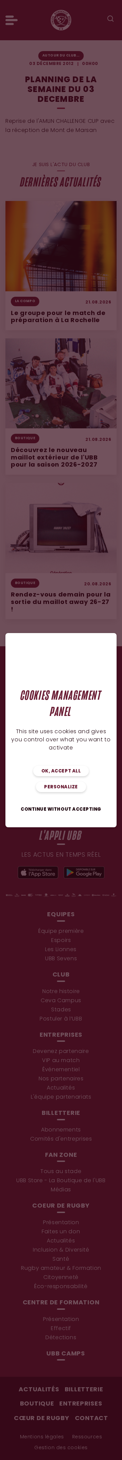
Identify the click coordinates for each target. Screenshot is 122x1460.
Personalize (61, 787)
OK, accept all (61, 771)
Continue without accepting (61, 809)
